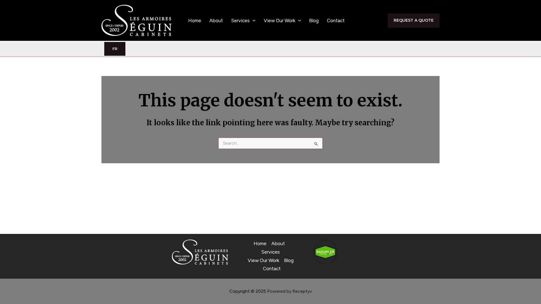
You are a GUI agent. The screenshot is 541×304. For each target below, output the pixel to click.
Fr (114, 48)
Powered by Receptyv (289, 291)
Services (240, 20)
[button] (252, 20)
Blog (314, 20)
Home (194, 20)
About (216, 20)
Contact (336, 20)
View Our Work (279, 20)
